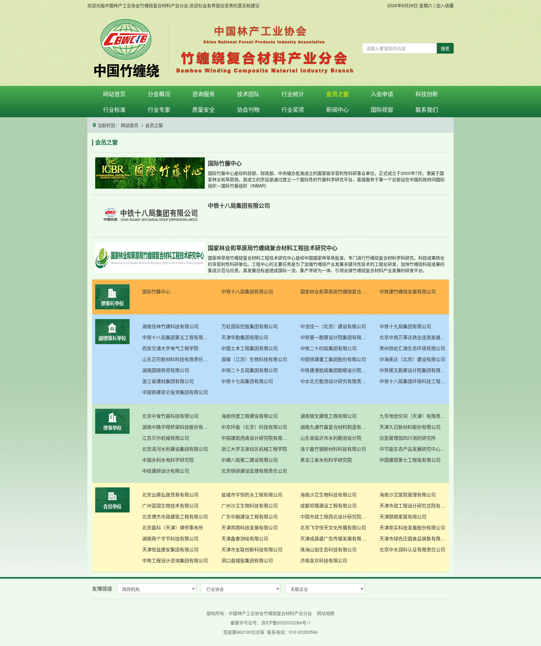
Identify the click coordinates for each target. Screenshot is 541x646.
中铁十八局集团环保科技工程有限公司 (414, 381)
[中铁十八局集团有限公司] (270, 229)
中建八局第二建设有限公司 (249, 459)
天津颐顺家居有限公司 (402, 516)
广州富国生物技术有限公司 (170, 505)
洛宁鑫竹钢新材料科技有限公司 (333, 448)
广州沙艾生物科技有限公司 (249, 505)
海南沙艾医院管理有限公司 (407, 494)
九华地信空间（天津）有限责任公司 (414, 415)
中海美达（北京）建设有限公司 (412, 359)
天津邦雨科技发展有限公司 (249, 527)
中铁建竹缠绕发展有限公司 (407, 291)
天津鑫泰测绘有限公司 (244, 538)
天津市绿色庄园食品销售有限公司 (414, 538)
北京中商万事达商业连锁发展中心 (414, 337)
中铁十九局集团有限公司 (405, 326)
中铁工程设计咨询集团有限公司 (175, 560)
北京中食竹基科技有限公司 (170, 415)
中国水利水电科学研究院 (168, 459)
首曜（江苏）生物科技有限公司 (254, 359)
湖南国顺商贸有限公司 (165, 370)
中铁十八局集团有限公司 (247, 291)
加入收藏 (445, 5)
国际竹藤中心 (156, 291)
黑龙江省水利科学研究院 (326, 459)
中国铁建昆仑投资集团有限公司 (175, 392)
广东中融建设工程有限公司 (249, 516)
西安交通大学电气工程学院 (170, 348)
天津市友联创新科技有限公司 (251, 549)
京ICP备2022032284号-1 (286, 622)
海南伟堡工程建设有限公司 (249, 415)
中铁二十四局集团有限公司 (328, 348)
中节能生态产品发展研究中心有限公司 (414, 448)
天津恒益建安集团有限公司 (170, 549)
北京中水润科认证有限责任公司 (412, 549)
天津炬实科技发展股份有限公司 (412, 527)
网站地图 (325, 613)
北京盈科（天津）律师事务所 (172, 527)
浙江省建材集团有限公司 (168, 381)
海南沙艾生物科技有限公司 (328, 494)
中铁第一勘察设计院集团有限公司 (335, 337)
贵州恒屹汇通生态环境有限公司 (412, 348)
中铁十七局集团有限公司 (247, 381)
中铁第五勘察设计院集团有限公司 (414, 370)
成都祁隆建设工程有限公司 (328, 505)
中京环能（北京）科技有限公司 (254, 426)
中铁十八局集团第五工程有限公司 (177, 337)
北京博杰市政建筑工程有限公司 (175, 516)
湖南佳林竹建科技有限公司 (170, 326)
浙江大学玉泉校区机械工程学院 (254, 448)
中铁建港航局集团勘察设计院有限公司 (335, 370)
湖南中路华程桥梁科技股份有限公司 (177, 426)
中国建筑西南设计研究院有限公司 (256, 437)
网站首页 (129, 125)
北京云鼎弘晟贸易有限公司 (170, 494)
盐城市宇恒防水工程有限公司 (251, 494)
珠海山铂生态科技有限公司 (328, 549)
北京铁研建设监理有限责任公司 (254, 470)
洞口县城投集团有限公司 (247, 560)
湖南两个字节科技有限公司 (170, 538)
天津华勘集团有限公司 (244, 337)
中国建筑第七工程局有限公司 (410, 459)
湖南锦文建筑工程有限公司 (328, 415)
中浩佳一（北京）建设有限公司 (333, 326)
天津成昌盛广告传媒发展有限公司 (335, 538)
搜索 (445, 48)
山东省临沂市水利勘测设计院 (330, 437)
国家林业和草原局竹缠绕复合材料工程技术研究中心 (335, 291)
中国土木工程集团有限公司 (249, 348)
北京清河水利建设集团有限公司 (175, 448)
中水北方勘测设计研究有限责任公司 (335, 381)
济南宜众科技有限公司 (323, 560)
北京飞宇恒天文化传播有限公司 (333, 527)
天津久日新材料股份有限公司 (410, 426)
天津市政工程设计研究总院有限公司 (414, 505)
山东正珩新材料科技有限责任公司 (177, 359)
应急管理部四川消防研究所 (407, 437)
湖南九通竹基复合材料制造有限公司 (335, 426)
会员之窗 (154, 125)
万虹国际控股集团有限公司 (249, 326)
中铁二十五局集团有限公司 (249, 370)
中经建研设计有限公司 (165, 470)
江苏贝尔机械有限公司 (165, 437)
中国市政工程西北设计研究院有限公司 (335, 516)
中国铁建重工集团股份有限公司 (333, 359)
